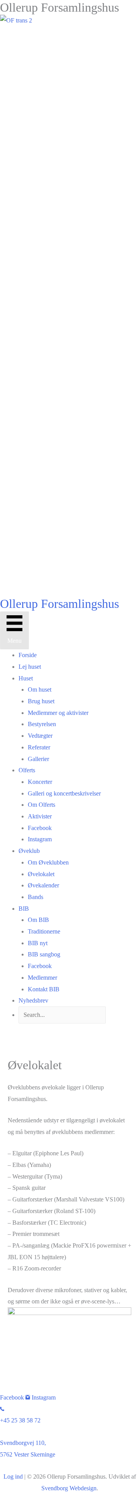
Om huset (39, 689)
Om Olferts (41, 804)
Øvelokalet (41, 874)
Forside (28, 655)
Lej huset (30, 666)
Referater (39, 747)
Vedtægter (40, 735)
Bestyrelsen (42, 724)
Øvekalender (43, 885)
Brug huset (41, 701)
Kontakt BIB (43, 989)
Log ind (13, 1476)
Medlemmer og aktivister (58, 712)
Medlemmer (42, 977)
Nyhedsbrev (33, 1000)
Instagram (40, 839)
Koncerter (40, 781)
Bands (35, 897)
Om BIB (38, 919)
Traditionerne (44, 931)
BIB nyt (37, 943)
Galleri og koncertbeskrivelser (64, 793)
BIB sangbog (44, 954)
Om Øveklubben (48, 862)
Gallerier (38, 759)
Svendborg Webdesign (69, 1488)
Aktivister (40, 816)
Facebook (40, 828)
